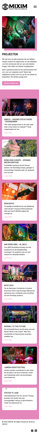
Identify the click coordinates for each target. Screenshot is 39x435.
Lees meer (8, 133)
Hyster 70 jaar (11, 393)
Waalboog (9, 203)
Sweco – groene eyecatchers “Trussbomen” (18, 120)
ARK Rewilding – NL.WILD (15, 244)
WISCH (4, 424)
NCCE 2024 (9, 285)
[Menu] (35, 7)
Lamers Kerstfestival (14, 367)
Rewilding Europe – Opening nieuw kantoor (17, 161)
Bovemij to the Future (15, 326)
